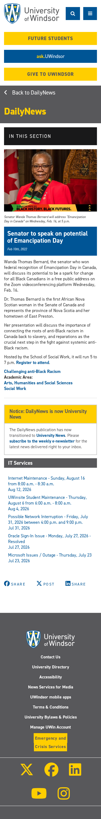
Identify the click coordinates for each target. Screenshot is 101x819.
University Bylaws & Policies (51, 717)
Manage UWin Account (50, 727)
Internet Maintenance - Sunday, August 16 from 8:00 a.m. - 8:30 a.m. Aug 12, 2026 (46, 483)
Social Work (15, 388)
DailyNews (43, 92)
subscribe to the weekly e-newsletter (42, 441)
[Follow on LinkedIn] (75, 773)
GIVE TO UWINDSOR (50, 74)
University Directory (50, 667)
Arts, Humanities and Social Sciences (38, 383)
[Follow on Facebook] (51, 773)
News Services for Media (50, 687)
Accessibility (50, 677)
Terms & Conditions (50, 707)
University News (50, 435)
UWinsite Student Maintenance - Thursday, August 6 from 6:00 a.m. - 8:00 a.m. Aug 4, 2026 (47, 503)
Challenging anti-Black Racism (32, 371)
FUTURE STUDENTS (50, 38)
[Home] (31, 13)
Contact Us (50, 657)
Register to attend (32, 362)
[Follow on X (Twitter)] (27, 773)
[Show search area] (73, 13)
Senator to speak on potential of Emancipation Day (47, 237)
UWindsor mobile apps (50, 697)
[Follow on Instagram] (64, 797)
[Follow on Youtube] (39, 797)
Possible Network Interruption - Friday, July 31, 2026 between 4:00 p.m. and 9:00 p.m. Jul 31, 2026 (48, 522)
